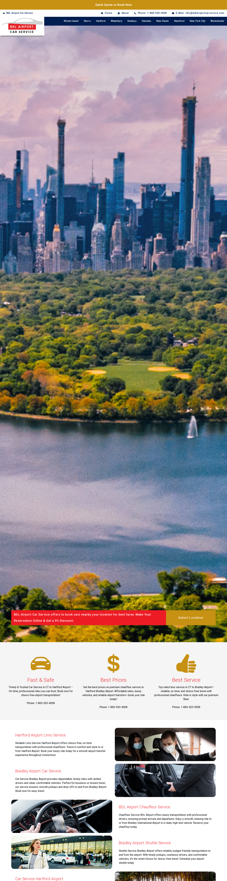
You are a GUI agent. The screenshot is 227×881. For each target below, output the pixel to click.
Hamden (146, 21)
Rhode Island (71, 21)
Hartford (101, 21)
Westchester (217, 21)
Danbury (131, 21)
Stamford (179, 21)
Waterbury (116, 21)
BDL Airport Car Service (19, 13)
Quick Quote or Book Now (113, 5)
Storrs (87, 21)
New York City (197, 21)
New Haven (162, 21)
